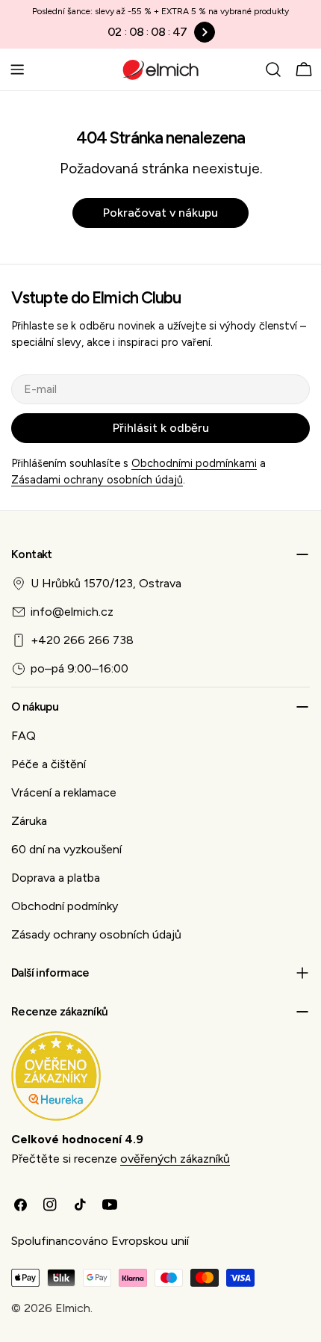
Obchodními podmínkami (194, 463)
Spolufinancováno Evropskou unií (100, 1241)
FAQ (23, 736)
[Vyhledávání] (273, 69)
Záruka (29, 821)
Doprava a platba (55, 878)
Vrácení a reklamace (63, 792)
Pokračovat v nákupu (160, 212)
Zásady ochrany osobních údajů (96, 934)
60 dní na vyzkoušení (66, 849)
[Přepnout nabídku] (17, 69)
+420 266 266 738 (82, 640)
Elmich (72, 1308)
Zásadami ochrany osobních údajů (97, 479)
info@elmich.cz (72, 611)
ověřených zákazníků (175, 1158)
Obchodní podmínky (64, 906)
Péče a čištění (48, 764)
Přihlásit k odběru (161, 428)
